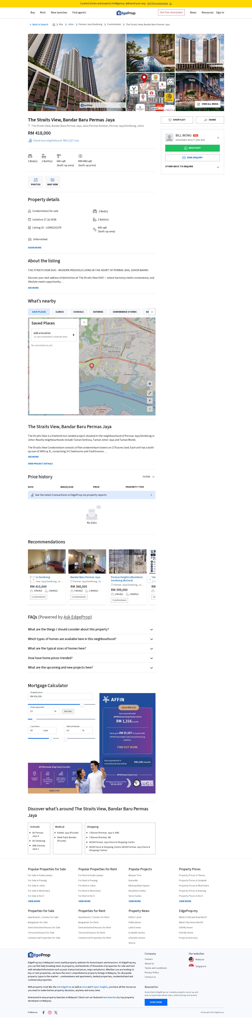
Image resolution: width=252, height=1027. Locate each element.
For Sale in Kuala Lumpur (40, 875)
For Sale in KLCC (36, 896)
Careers (149, 959)
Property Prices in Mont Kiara (194, 885)
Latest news (135, 927)
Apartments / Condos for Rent (93, 917)
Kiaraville (133, 880)
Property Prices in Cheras (192, 875)
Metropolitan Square (139, 885)
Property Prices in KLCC (191, 896)
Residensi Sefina (137, 891)
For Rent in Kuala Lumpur (90, 875)
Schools (78, 312)
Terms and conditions (156, 968)
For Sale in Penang (37, 880)
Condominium (114, 24)
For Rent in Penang (88, 880)
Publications (135, 922)
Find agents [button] (79, 12)
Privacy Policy (152, 972)
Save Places (39, 312)
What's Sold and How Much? (193, 917)
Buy (61, 24)
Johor (71, 24)
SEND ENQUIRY (195, 157)
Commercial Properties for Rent (94, 938)
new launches (110, 997)
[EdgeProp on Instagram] (49, 1012)
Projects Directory (188, 938)
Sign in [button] (220, 12)
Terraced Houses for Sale (41, 932)
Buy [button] (33, 12)
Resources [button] (208, 12)
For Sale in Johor (36, 885)
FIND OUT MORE (127, 747)
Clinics (60, 312)
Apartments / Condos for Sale (43, 917)
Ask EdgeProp (77, 617)
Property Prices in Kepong (192, 891)
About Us (149, 963)
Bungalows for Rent (88, 922)
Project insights (99, 987)
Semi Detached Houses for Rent (94, 927)
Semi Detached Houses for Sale (44, 927)
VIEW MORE (34, 901)
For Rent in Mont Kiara (89, 891)
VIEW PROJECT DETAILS (40, 463)
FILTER (146, 476)
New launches (59, 12)
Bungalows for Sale (38, 922)
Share (212, 120)
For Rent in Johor (87, 885)
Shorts (132, 943)
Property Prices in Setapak (193, 880)
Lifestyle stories (137, 938)
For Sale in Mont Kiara (39, 891)
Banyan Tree (135, 875)
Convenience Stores (125, 312)
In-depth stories (137, 932)
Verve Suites (135, 896)
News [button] (193, 12)
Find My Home (186, 932)
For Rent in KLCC (86, 896)
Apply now (54, 790)
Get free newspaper (157, 3)
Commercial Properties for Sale (44, 938)
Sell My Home (186, 927)
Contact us (150, 977)
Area (84, 987)
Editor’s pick (135, 917)
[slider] (82, 704)
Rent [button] (43, 12)
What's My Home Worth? (191, 922)
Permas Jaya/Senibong (90, 24)
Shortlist (179, 120)
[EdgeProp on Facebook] (43, 1012)
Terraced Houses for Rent (91, 932)
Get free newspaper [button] (171, 12)
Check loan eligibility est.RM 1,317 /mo (56, 140)
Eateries (98, 312)
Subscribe (156, 1002)
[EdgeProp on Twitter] (56, 1012)
